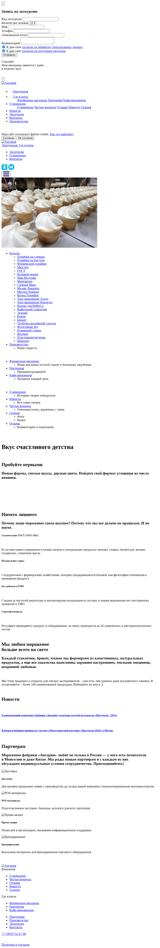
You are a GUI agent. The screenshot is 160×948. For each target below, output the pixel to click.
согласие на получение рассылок (44, 51)
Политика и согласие (16, 944)
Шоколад (23, 341)
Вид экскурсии (12, 19)
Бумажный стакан (29, 330)
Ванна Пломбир (28, 295)
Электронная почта (14, 35)
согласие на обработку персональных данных (52, 47)
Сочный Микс (26, 284)
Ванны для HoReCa (30, 305)
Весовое (22, 334)
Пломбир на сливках (31, 256)
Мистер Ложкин (28, 291)
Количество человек (15, 23)
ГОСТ (21, 270)
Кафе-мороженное (21, 910)
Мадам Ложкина (28, 288)
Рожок (21, 316)
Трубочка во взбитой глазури (36, 323)
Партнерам (55, 100)
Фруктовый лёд (27, 327)
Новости (74, 107)
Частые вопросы (45, 107)
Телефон (7, 31)
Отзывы (62, 107)
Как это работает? (62, 134)
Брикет (22, 320)
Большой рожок (27, 274)
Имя (4, 26)
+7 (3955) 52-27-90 (14, 934)
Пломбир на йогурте (31, 260)
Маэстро (22, 267)
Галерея (86, 107)
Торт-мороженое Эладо (32, 298)
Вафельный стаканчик (32, 309)
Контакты (15, 117)
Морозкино (24, 281)
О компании (17, 103)
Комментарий (11, 43)
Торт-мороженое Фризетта (34, 302)
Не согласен (25, 138)
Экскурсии (16, 114)
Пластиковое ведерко (31, 337)
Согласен (8, 138)
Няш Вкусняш (26, 277)
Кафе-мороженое (74, 100)
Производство (18, 121)
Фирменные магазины (32, 100)
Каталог (14, 253)
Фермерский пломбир (31, 263)
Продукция (16, 916)
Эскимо (22, 313)
